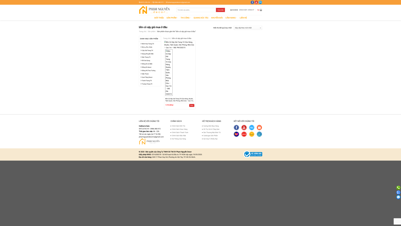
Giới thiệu (159, 18)
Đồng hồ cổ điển (147, 64)
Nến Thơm (145, 74)
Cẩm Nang (230, 18)
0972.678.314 (145, 2)
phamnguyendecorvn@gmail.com (179, 2)
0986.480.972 (159, 2)
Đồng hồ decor (146, 67)
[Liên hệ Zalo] (398, 192)
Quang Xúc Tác (201, 18)
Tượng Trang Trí (147, 84)
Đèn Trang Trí (146, 57)
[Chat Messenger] (398, 197)
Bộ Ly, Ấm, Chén (147, 47)
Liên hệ (243, 18)
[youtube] (256, 2)
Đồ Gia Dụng (146, 60)
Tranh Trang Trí (147, 80)
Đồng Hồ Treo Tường (148, 70)
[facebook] (252, 2)
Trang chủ (142, 31)
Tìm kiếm (220, 10)
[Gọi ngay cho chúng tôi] (398, 188)
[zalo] (260, 2)
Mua (191, 105)
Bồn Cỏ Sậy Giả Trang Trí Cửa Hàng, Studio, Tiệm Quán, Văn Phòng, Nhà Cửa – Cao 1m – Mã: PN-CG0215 (179, 100)
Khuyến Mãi (217, 18)
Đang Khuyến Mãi (147, 54)
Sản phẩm (171, 18)
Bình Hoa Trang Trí (148, 44)
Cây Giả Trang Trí (147, 50)
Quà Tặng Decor (147, 77)
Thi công (185, 18)
